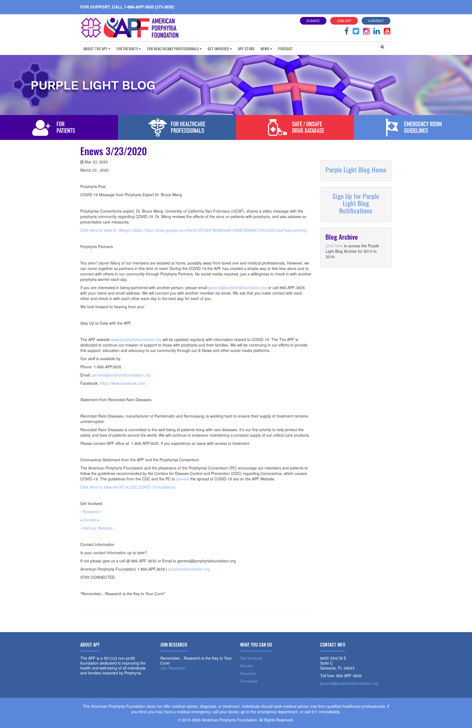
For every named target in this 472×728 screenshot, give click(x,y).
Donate (313, 20)
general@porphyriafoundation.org (237, 287)
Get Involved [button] (218, 48)
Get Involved (251, 658)
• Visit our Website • (97, 528)
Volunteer (248, 673)
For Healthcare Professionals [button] (173, 48)
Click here (334, 245)
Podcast (285, 48)
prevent (182, 479)
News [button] (265, 48)
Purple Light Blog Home (356, 169)
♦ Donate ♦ (89, 519)
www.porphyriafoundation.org (136, 339)
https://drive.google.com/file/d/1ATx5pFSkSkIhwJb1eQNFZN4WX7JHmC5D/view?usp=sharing (225, 230)
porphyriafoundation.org (189, 569)
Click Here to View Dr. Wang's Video (111, 230)
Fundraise (249, 681)
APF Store (246, 48)
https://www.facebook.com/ (123, 383)
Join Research (172, 668)
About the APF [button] (95, 48)
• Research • (91, 511)
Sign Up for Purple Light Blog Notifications (355, 203)
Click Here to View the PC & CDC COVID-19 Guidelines (127, 487)
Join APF (344, 20)
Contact (376, 20)
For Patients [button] (127, 48)
